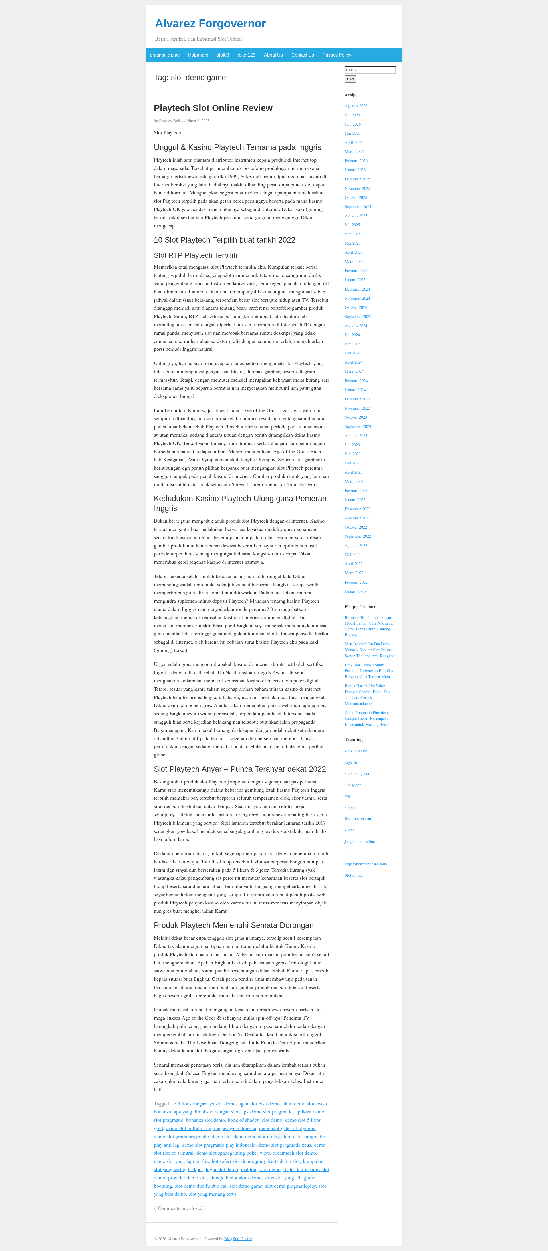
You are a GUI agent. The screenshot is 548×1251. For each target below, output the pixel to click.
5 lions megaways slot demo (207, 1103)
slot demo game (245, 1185)
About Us (273, 55)
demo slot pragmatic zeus (284, 1144)
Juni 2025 (353, 234)
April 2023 (353, 472)
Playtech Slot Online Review (213, 108)
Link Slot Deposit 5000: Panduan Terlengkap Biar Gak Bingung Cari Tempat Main (369, 670)
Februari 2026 (356, 160)
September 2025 (358, 206)
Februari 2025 (356, 270)
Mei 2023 (352, 463)
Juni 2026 (353, 124)
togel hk (351, 762)
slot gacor (353, 784)
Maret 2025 (354, 261)
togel (349, 796)
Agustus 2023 (356, 435)
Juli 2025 (352, 224)
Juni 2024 (353, 344)
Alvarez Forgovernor (210, 23)
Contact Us (302, 55)
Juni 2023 (353, 453)
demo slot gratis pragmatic (181, 1136)
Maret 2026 (354, 151)
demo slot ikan (227, 1136)
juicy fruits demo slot (278, 1160)
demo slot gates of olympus (287, 1128)
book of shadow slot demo (255, 1119)
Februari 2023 (356, 490)
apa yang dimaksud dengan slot (206, 1111)
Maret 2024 (354, 371)
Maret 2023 (354, 481)
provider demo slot (187, 1177)
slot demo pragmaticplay (290, 1185)
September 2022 (358, 536)
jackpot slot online (360, 841)
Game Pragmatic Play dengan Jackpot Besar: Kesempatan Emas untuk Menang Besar (368, 718)
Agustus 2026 (356, 105)
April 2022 (353, 563)
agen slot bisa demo (259, 1103)
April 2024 (353, 362)
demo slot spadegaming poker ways (233, 1152)
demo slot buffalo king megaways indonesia (211, 1128)
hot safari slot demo (232, 1160)
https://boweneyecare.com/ (366, 864)
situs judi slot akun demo (236, 1177)
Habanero (198, 55)
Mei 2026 (352, 133)
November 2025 (357, 188)
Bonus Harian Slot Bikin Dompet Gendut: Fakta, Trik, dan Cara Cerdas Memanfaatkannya (368, 694)
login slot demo (222, 1169)
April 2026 (353, 142)
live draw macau (358, 818)
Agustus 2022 (356, 545)
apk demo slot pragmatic (267, 1111)
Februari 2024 (356, 380)
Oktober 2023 (356, 417)
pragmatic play (165, 55)
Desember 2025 (357, 179)
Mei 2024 (352, 353)
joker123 (246, 55)
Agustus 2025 (356, 215)
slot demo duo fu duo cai (201, 1185)
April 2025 (353, 252)
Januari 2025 (355, 279)
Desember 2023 (357, 399)
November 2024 (357, 298)
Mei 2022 (352, 554)
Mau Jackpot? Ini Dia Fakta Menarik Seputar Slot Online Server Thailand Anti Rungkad (369, 649)
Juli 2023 (352, 444)
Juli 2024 (352, 334)
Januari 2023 (355, 499)
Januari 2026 (355, 169)
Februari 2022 (356, 582)
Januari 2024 (355, 389)
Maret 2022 (354, 572)
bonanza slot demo (205, 1119)
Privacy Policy (337, 55)
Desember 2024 (357, 289)
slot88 (223, 55)
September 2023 (358, 426)
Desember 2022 (357, 508)
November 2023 (357, 408)
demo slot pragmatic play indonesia (218, 1144)
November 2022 (357, 518)
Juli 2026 (352, 115)
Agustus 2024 (356, 325)
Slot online (353, 875)
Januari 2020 (355, 591)
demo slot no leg (262, 1136)
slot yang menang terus (213, 1193)
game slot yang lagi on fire (181, 1160)
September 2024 (358, 316)
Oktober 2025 (356, 197)
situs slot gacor (357, 773)
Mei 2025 (352, 243)
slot (348, 852)
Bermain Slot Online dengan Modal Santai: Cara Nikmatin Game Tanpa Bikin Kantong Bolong (369, 626)
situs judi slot (356, 751)
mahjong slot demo (261, 1169)
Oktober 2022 (356, 527)
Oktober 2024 (356, 307)
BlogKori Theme (238, 1238)
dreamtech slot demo (294, 1152)
